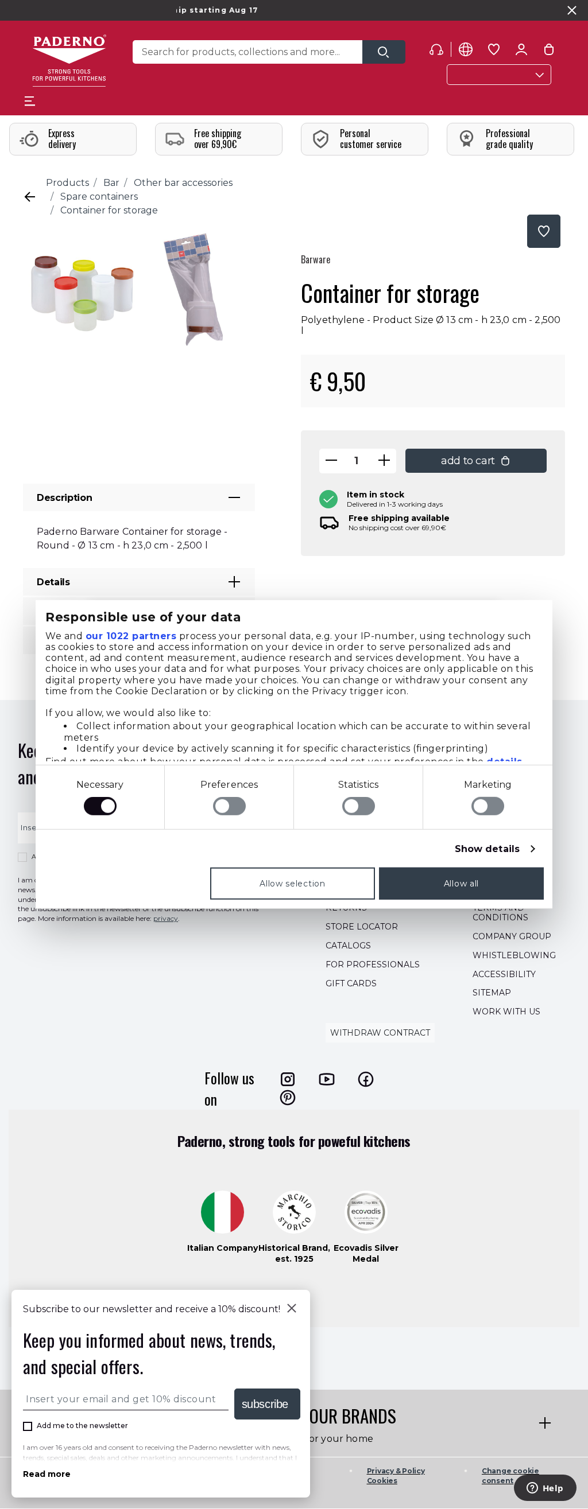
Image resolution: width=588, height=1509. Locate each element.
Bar (111, 182)
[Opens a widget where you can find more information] (545, 1489)
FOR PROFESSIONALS (373, 964)
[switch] (229, 806)
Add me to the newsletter (82, 1425)
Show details (487, 848)
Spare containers (99, 196)
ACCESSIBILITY (504, 974)
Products (67, 182)
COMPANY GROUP (512, 936)
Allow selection (293, 883)
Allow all (461, 883)
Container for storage (109, 210)
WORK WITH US (506, 1012)
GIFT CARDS (351, 983)
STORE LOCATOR (362, 927)
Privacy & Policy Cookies (396, 1476)
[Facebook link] (366, 1079)
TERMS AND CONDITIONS (500, 913)
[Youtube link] (327, 1079)
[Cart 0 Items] (548, 51)
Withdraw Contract (380, 1033)
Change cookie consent (510, 1476)
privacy (165, 919)
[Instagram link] (287, 1079)
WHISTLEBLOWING (514, 955)
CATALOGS (348, 945)
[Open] (383, 52)
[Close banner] (572, 10)
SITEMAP (492, 993)
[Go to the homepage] (69, 60)
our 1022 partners (131, 635)
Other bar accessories (183, 182)
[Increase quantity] (384, 461)
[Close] (292, 1309)
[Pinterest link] (287, 1097)
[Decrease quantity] (331, 461)
